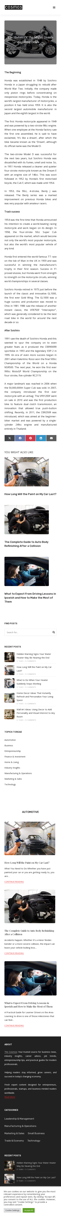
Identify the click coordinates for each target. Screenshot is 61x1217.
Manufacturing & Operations (18, 773)
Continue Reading (14, 881)
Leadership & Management (19, 1118)
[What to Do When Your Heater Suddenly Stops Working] (9, 683)
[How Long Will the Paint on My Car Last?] (9, 670)
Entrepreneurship (12, 751)
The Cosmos (10, 1051)
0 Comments (30, 661)
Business (8, 745)
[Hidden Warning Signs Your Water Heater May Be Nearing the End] (9, 657)
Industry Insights (12, 767)
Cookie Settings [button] (12, 1210)
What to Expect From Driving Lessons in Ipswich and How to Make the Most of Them (30, 597)
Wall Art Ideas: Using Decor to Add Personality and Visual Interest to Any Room (36, 713)
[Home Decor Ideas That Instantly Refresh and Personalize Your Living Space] (9, 698)
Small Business (36, 1133)
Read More (9, 1097)
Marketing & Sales (13, 778)
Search (54, 633)
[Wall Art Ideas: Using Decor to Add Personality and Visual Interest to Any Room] (9, 714)
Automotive (10, 740)
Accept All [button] (28, 1210)
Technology (10, 784)
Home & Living (11, 762)
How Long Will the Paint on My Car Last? (30, 494)
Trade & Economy (14, 1140)
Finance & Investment (14, 756)
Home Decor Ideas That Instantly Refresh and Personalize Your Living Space (35, 697)
